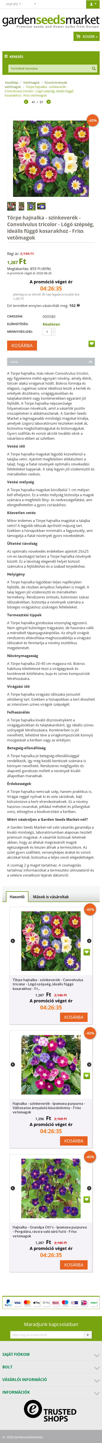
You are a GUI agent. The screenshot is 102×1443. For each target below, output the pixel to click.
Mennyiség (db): (20, 331)
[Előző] (26, 102)
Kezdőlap (11, 82)
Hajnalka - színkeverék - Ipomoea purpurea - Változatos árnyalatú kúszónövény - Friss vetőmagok (49, 1107)
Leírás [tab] (14, 362)
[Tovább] (48, 102)
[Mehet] (88, 1334)
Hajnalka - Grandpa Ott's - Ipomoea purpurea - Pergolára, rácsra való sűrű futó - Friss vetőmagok (50, 1231)
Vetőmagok (31, 82)
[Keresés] (93, 69)
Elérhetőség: (17, 324)
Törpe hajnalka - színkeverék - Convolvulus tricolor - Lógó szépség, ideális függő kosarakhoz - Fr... (48, 984)
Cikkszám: (15, 316)
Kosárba (22, 345)
